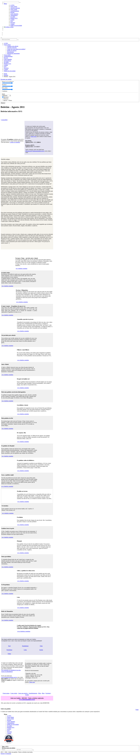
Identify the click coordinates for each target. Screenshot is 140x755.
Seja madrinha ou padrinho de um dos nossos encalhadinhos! (11, 670)
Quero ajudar (13, 9)
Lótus (25, 650)
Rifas (39, 693)
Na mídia (12, 16)
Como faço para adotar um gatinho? (16, 49)
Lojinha (12, 19)
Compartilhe (4, 119)
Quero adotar (13, 6)
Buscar (3, 103)
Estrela (41, 650)
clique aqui (33, 136)
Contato (12, 24)
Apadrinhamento (14, 11)
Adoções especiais (15, 8)
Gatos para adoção (23, 693)
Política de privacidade (16, 25)
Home (5, 73)
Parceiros (12, 22)
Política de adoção (11, 50)
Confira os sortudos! (15, 142)
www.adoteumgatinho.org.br (27, 699)
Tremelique (9, 650)
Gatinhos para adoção (12, 46)
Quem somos (6, 693)
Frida (41, 646)
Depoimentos (10, 52)
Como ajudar (13, 693)
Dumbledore (25, 646)
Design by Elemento (6, 753)
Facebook (48, 693)
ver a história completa (21, 268)
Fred (9, 646)
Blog (43, 693)
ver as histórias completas (23, 631)
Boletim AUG (14, 18)
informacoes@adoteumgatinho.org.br (34, 151)
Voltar (137, 709)
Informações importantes (13, 53)
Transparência (14, 15)
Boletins (6, 75)
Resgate (12, 12)
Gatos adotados (14, 14)
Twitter (27, 694)
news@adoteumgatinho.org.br (9, 677)
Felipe (9, 653)
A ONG (12, 5)
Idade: (3, 94)
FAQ (11, 21)
